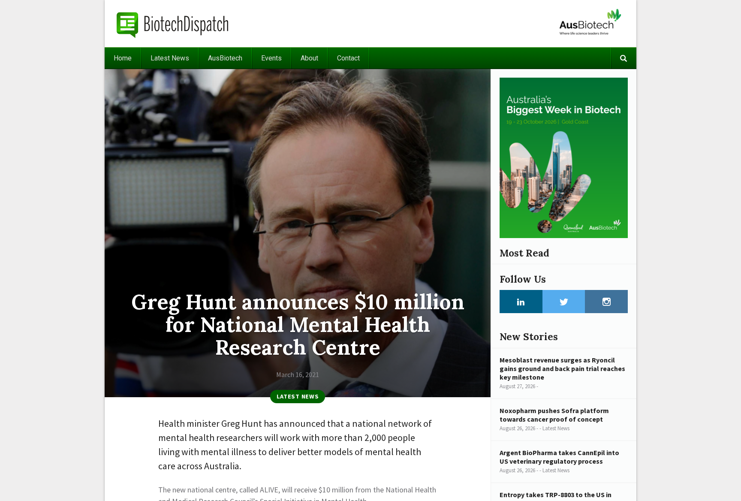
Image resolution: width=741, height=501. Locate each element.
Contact (348, 58)
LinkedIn (521, 301)
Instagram (606, 301)
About (309, 58)
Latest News (170, 58)
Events (271, 58)
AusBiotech (225, 58)
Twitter (563, 301)
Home (123, 58)
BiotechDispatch (173, 23)
